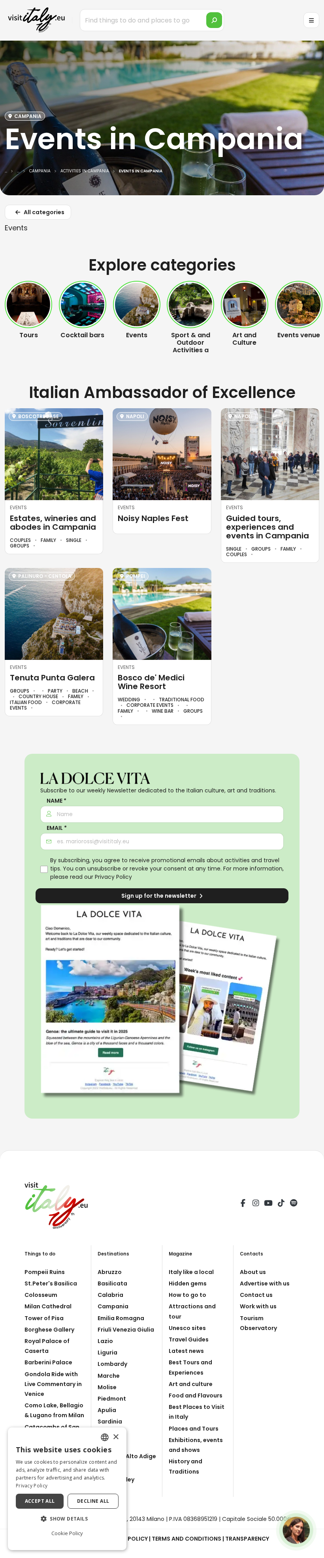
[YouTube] (268, 1204)
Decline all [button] (93, 1501)
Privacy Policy (113, 877)
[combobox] (105, 1437)
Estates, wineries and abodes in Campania (53, 522)
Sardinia (110, 1421)
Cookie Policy (67, 1533)
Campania (113, 1306)
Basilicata (112, 1283)
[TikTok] (280, 1204)
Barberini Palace (48, 1362)
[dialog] (67, 1488)
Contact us (256, 1295)
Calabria (110, 1295)
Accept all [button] (40, 1501)
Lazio (105, 1341)
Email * (57, 828)
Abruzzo (110, 1272)
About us (253, 1272)
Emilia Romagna (121, 1318)
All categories (43, 212)
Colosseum (40, 1295)
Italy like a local (191, 1272)
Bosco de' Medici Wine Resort (151, 682)
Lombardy (112, 1364)
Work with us (258, 1306)
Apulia (107, 1410)
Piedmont (112, 1399)
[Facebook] (243, 1204)
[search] (214, 20)
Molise (107, 1387)
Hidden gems (188, 1283)
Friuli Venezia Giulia (126, 1330)
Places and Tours (194, 1429)
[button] (67, 1519)
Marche (109, 1376)
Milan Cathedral (48, 1306)
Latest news (186, 1351)
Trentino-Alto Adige (127, 1456)
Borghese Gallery (49, 1330)
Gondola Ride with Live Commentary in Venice (53, 1384)
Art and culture (191, 1384)
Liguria (107, 1352)
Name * (56, 801)
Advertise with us (265, 1283)
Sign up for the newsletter (159, 896)
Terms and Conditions (186, 1539)
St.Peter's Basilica (50, 1283)
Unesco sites (187, 1328)
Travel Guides (189, 1339)
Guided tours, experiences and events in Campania (267, 527)
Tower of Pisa (44, 1318)
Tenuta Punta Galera (52, 677)
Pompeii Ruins (44, 1272)
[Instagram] (255, 1204)
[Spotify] (293, 1204)
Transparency (247, 1539)
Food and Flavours (195, 1395)
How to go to (187, 1295)
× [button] (116, 1437)
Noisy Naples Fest (153, 518)
